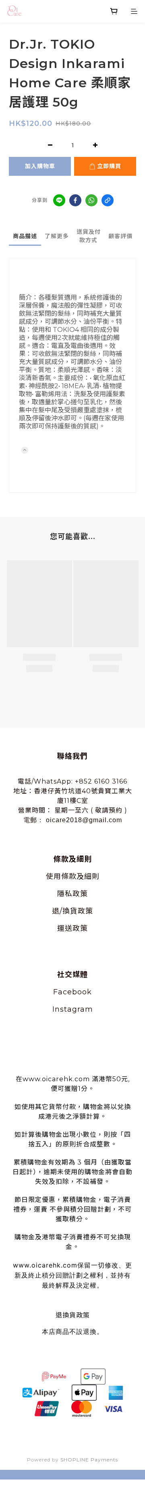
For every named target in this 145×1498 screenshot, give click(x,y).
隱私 (64, 893)
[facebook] (75, 200)
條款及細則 (80, 876)
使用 (53, 876)
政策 (80, 893)
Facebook (72, 992)
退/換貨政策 (72, 911)
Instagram (72, 1009)
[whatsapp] (91, 200)
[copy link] (108, 200)
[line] (59, 200)
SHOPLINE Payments (89, 1460)
